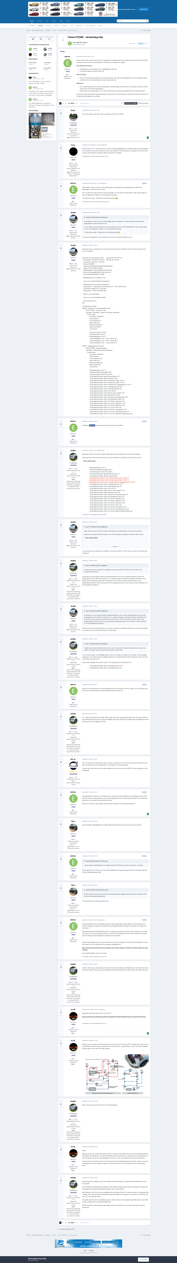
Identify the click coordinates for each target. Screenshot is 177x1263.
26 (77, 468)
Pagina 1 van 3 (84, 103)
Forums (40, 25)
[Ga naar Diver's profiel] (73, 117)
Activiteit (39, 21)
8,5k (72, 163)
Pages (61, 21)
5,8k (72, 777)
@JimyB (92, 425)
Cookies (91, 1250)
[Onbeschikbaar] (115, 1074)
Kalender (48, 25)
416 (74, 1027)
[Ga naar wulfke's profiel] (45, 49)
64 (68, 74)
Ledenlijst (79, 25)
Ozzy (73, 145)
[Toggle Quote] (85, 217)
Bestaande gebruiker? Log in (127, 9)
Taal (84, 1250)
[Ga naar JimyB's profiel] (45, 54)
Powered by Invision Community (88, 1253)
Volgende (71, 103)
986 (74, 839)
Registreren (143, 9)
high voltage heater (90, 461)
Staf (72, 25)
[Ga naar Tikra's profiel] (73, 828)
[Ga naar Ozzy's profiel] (73, 151)
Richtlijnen (64, 25)
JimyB (50, 53)
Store (46, 21)
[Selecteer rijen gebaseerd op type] (122, 103)
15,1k (71, 468)
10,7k (72, 128)
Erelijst (100, 25)
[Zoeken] (147, 20)
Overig (32, 21)
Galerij (56, 25)
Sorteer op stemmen (130, 103)
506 (72, 230)
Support (54, 21)
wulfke (50, 48)
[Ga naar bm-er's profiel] (73, 766)
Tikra (73, 821)
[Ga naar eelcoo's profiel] (30, 49)
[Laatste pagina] (76, 103)
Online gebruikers (90, 25)
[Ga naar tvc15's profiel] (30, 54)
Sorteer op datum (143, 103)
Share (133, 43)
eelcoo (35, 48)
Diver (73, 110)
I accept (144, 1259)
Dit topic (140, 21)
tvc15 (35, 53)
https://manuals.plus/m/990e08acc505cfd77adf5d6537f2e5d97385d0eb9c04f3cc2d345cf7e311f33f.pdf (114, 1016)
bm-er (73, 759)
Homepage (31, 25)
